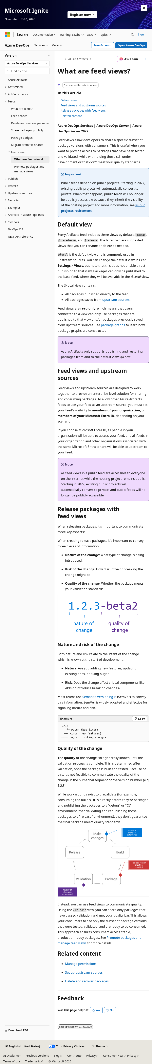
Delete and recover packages (87, 981)
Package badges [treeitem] (22, 138)
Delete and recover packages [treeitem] (30, 123)
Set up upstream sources (84, 972)
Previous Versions (37, 1055)
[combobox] (27, 63)
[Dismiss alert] (144, 8)
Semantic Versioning (97, 697)
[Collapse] (49, 55)
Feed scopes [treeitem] (19, 116)
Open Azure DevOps (131, 45)
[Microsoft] (7, 34)
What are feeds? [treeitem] (21, 109)
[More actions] (145, 59)
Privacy (91, 1055)
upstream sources (116, 299)
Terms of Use (11, 1061)
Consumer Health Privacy (119, 1055)
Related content (71, 116)
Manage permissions (81, 964)
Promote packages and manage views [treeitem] (29, 169)
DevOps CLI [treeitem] (15, 229)
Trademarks (33, 1061)
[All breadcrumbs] (61, 59)
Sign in (142, 34)
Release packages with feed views (83, 110)
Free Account (103, 45)
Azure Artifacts (78, 59)
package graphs (113, 325)
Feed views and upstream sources (83, 105)
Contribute (74, 1055)
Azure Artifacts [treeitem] (18, 80)
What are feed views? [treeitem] (28, 159)
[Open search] (132, 34)
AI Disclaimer (12, 1055)
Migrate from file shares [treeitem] (27, 145)
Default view (69, 100)
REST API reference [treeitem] (20, 236)
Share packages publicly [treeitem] (27, 130)
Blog (57, 1055)
